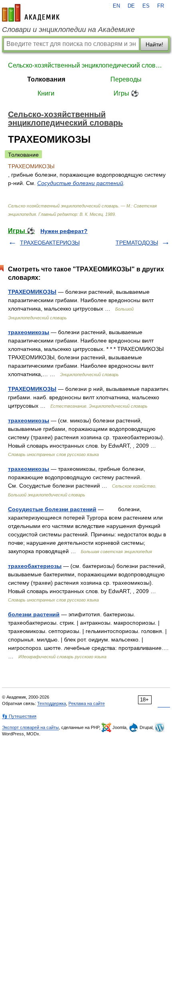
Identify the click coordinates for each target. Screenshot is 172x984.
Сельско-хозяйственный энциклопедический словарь (86, 65)
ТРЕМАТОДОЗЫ (137, 242)
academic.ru (31, 13)
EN (116, 6)
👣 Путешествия (19, 716)
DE (131, 6)
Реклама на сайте (86, 703)
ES (146, 6)
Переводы (126, 79)
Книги (46, 93)
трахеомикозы (28, 332)
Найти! (154, 44)
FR (160, 6)
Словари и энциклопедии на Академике (68, 30)
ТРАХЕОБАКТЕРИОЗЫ (50, 242)
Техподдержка (51, 703)
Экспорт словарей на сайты (30, 727)
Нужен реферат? (64, 231)
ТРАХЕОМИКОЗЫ (32, 292)
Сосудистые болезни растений (80, 183)
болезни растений (34, 614)
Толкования (46, 79)
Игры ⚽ (126, 93)
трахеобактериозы (35, 566)
